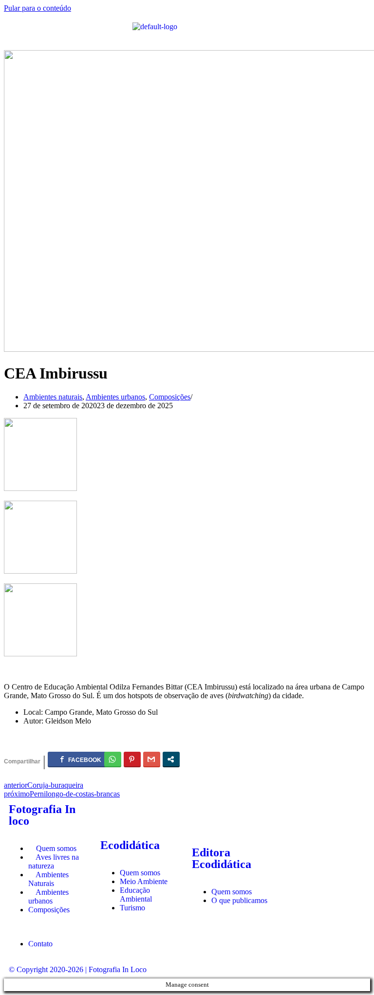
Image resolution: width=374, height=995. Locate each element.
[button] (68, 31)
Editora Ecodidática (221, 858)
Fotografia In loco (42, 815)
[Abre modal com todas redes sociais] (171, 759)
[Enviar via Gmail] (151, 759)
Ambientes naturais (52, 397)
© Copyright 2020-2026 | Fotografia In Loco (78, 969)
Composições (169, 397)
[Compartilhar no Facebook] (81, 759)
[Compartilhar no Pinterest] (132, 759)
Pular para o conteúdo (37, 8)
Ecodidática (130, 845)
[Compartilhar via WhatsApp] (112, 759)
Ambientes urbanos (115, 397)
